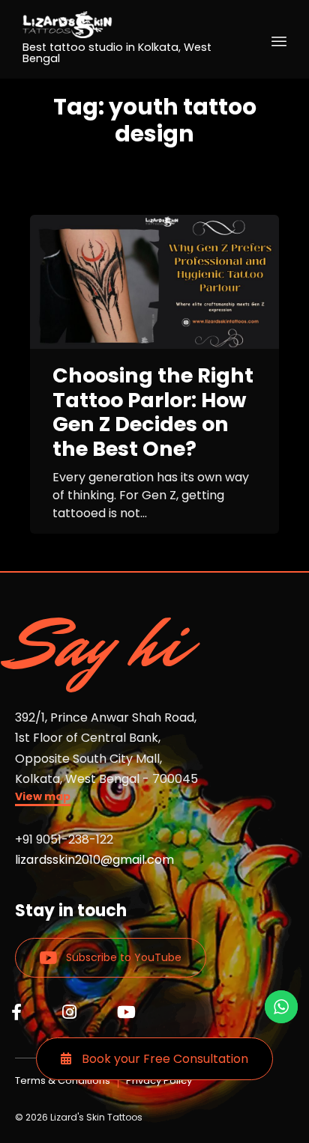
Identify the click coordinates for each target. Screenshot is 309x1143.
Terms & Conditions (62, 1080)
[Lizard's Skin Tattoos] (128, 24)
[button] (42, 798)
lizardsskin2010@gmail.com (94, 859)
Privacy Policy (159, 1080)
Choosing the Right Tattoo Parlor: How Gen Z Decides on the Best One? (153, 412)
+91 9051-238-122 (64, 839)
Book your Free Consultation (163, 1058)
